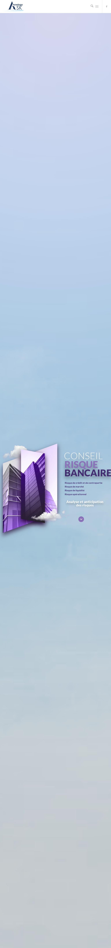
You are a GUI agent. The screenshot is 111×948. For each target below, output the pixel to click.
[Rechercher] (90, 6)
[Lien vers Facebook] (106, 6)
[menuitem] (90, 6)
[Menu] (96, 6)
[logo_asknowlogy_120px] (15, 6)
